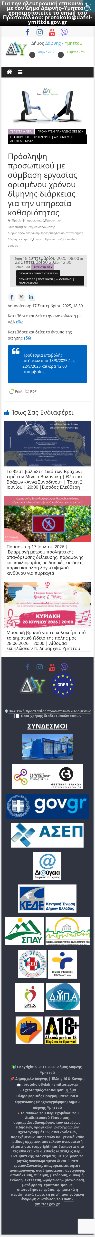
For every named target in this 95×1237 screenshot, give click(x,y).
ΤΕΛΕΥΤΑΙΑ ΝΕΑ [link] (21, 131)
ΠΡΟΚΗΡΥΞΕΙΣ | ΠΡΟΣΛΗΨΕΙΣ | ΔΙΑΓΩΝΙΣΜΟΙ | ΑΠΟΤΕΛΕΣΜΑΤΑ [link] (42, 139)
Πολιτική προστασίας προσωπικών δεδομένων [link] (50, 711)
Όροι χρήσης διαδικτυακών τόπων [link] (50, 715)
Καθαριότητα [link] (65, 233)
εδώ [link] (19, 322)
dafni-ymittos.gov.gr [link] (54, 1201)
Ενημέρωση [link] (35, 227)
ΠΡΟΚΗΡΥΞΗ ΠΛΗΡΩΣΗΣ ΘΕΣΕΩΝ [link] (61, 131)
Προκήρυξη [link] (47, 233)
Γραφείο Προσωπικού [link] (47, 239)
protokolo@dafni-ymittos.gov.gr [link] (60, 19)
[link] (89, 6)
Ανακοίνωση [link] (30, 233)
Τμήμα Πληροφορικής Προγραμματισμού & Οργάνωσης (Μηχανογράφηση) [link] (47, 1096)
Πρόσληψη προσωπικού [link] (28, 220)
